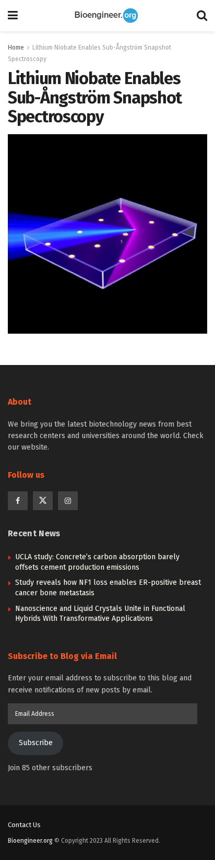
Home (16, 47)
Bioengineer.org (30, 840)
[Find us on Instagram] (68, 500)
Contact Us (24, 825)
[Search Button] (202, 15)
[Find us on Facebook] (18, 500)
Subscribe (36, 742)
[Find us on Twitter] (43, 500)
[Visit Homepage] (107, 16)
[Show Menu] (13, 15)
